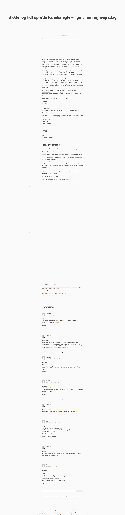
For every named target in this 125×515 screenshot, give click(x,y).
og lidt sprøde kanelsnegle (65, 287)
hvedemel (58, 287)
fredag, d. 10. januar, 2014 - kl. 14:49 (53, 405)
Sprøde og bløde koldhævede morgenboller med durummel (54, 293)
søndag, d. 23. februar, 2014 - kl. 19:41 (53, 447)
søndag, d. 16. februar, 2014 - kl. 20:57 (53, 422)
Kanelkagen (68, 66)
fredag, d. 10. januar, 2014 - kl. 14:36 (53, 382)
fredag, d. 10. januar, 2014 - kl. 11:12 (53, 358)
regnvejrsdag (74, 287)
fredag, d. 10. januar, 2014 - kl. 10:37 (53, 336)
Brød (48, 284)
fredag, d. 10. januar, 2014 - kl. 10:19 (53, 315)
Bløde (45, 287)
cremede (49, 287)
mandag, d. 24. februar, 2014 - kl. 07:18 (53, 466)
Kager (56, 284)
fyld (54, 287)
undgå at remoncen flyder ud (53, 288)
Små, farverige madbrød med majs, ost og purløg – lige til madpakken (56, 295)
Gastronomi (52, 284)
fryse (52, 287)
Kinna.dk (3, 1)
